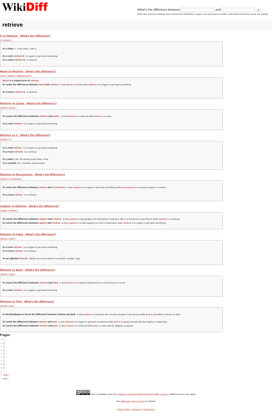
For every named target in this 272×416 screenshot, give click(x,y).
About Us (137, 409)
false (11, 238)
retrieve (7, 40)
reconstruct (15, 178)
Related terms (24, 75)
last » (6, 378)
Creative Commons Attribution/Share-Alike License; (142, 394)
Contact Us (149, 409)
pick (11, 305)
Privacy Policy (124, 409)
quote (12, 107)
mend (3, 75)
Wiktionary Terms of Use (133, 401)
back (11, 274)
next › (6, 374)
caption (3, 210)
